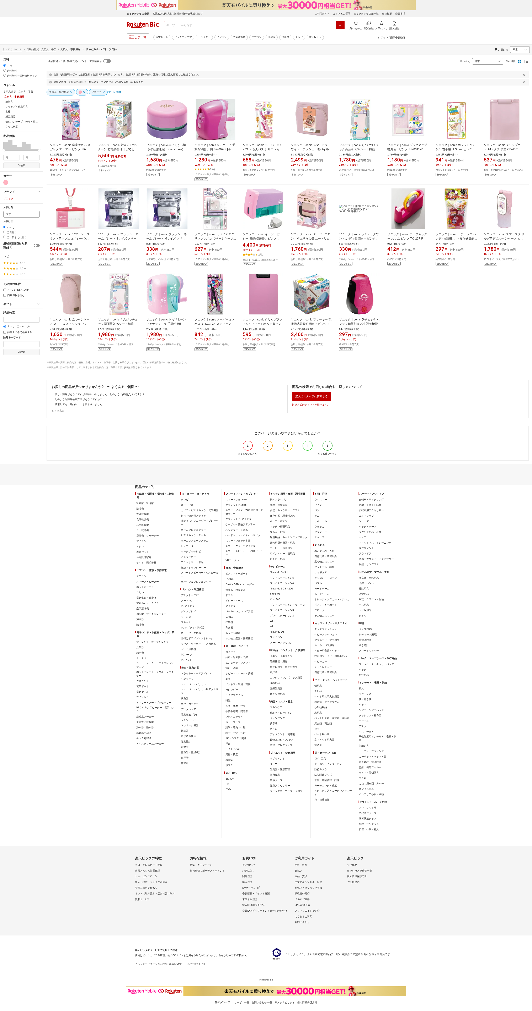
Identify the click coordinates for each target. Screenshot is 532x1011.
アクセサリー (232, 606)
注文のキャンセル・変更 (308, 882)
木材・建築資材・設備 (326, 780)
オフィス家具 (366, 788)
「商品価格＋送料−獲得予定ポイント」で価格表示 (74, 61)
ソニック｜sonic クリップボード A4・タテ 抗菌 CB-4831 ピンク (503, 149)
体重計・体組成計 (191, 752)
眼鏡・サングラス (369, 564)
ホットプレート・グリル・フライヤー (155, 673)
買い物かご (248, 864)
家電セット (162, 37)
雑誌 (227, 700)
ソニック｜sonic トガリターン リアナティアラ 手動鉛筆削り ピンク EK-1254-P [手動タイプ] (166, 324)
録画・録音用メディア (193, 515)
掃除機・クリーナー (147, 535)
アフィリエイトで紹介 (307, 910)
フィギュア (320, 572)
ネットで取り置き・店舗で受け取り (155, 893)
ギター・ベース (234, 600)
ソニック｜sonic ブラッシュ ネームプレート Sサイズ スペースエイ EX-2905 (118, 238)
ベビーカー (320, 661)
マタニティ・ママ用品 (326, 639)
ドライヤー (204, 37)
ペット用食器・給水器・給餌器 (331, 718)
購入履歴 (247, 882)
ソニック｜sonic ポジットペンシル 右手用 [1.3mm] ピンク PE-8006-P (455, 149)
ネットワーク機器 (191, 633)
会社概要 (387, 13)
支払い (298, 870)
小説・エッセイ (234, 716)
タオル (362, 615)
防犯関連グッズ (367, 813)
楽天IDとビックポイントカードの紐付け (264, 910)
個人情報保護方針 (357, 876)
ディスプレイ (188, 611)
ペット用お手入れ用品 (326, 696)
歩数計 (184, 747)
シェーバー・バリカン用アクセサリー (199, 691)
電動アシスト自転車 (370, 505)
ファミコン (276, 637)
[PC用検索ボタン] (340, 25)
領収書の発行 (302, 893)
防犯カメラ (320, 769)
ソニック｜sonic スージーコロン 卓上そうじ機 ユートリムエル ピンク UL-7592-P (311, 238)
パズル (318, 583)
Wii (271, 626)
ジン (316, 510)
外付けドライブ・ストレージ (197, 638)
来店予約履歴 (249, 899)
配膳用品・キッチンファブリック (288, 537)
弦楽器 (229, 622)
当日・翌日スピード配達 (149, 864)
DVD (228, 789)
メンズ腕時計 (366, 629)
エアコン (257, 37)
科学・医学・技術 (235, 732)
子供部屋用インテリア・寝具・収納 (377, 738)
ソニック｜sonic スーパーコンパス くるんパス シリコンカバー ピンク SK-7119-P (262, 149)
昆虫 (316, 728)
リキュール (320, 521)
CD (227, 784)
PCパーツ (186, 654)
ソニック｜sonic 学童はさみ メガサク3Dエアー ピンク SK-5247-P (70, 149)
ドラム (229, 595)
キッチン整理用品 (280, 526)
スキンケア (276, 707)
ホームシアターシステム (194, 540)
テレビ (299, 37)
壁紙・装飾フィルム (370, 767)
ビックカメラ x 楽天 (138, 13)
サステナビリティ (285, 1002)
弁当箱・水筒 (277, 532)
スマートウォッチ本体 (237, 540)
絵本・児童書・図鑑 (236, 657)
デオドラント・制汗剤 (282, 734)
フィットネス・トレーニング (375, 542)
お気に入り (248, 870)
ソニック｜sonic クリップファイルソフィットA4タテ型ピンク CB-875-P (263, 324)
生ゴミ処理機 (143, 738)
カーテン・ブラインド (371, 751)
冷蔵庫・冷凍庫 (145, 503)
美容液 (273, 723)
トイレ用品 (365, 610)
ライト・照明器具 (146, 562)
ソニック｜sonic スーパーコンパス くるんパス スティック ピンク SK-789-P (215, 324)
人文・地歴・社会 (235, 705)
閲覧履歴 (247, 876)
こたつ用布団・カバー (371, 783)
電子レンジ (315, 37)
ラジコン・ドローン (325, 577)
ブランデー (320, 532)
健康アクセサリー (280, 785)
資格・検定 (231, 754)
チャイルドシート (324, 666)
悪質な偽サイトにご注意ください (188, 963)
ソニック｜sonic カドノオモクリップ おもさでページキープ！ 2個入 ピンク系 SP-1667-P (215, 238)
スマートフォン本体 (236, 499)
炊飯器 (140, 647)
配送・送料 (301, 864)
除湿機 (140, 624)
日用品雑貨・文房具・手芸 (41, 49)
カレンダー (231, 689)
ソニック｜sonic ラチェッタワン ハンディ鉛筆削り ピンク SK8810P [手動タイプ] (359, 238)
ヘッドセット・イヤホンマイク (242, 535)
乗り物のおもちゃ (324, 561)
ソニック (8, 198)
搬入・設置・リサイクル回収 (151, 882)
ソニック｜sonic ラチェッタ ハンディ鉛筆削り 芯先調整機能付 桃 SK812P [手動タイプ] (360, 324)
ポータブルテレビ (191, 551)
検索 (22, 165)
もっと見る (58, 410)
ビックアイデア (183, 37)
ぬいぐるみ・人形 (324, 550)
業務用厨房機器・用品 (282, 542)
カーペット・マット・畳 (372, 756)
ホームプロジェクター (193, 529)
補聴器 (184, 730)
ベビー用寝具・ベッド (326, 650)
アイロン (141, 541)
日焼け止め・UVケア (281, 739)
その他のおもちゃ (324, 615)
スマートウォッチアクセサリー (242, 546)
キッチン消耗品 (278, 521)
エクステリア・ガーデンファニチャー (333, 792)
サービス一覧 (241, 1002)
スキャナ (186, 622)
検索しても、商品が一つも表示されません (78, 404)
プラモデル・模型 (324, 567)
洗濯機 (285, 37)
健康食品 (275, 774)
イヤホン (222, 37)
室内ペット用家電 (324, 739)
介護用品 (275, 683)
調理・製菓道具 (278, 505)
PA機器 (229, 579)
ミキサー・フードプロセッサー (153, 702)
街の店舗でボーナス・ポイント (207, 870)
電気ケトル (142, 691)
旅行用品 (364, 675)
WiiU (272, 621)
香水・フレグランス (281, 745)
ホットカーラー (189, 703)
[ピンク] (5, 182)
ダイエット (276, 764)
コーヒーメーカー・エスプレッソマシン (155, 665)
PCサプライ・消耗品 (192, 627)
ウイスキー (320, 499)
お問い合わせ (302, 922)
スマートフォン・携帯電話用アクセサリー (244, 512)
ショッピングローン (146, 876)
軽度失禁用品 (277, 693)
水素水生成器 (143, 732)
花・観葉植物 (321, 799)
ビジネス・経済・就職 (237, 684)
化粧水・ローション (281, 712)
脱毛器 (184, 698)
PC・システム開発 (235, 738)
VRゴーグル (232, 560)
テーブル (364, 720)
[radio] (4, 65)
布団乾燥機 (142, 524)
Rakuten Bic (143, 25)
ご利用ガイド (322, 13)
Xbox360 (275, 599)
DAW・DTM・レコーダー (239, 584)
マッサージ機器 (189, 725)
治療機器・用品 (278, 661)
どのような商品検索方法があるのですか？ (78, 399)
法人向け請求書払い (253, 904)
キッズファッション (325, 629)
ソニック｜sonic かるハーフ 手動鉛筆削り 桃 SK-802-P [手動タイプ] (215, 149)
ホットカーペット (146, 587)
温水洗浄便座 (188, 736)
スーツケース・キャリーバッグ (376, 664)
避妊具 (273, 672)
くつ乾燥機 (142, 530)
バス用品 (364, 604)
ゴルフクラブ (366, 515)
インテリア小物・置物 (371, 794)
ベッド (362, 704)
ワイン (318, 505)
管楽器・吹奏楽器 (235, 589)
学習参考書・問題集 (236, 711)
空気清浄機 (239, 37)
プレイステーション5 (282, 577)
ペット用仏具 (321, 734)
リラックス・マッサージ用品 (286, 791)
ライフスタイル (234, 695)
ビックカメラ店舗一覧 (366, 13)
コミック (230, 651)
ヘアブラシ (187, 678)
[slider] (3, 150)
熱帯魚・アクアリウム (326, 701)
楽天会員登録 (397, 37)
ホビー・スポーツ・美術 (239, 673)
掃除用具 (364, 588)
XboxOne (275, 594)
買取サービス (142, 899)
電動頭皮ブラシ (189, 714)
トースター (142, 658)
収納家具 (364, 745)
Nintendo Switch (279, 572)
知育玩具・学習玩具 (325, 556)
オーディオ (187, 505)
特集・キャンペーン (201, 864)
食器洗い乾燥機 (145, 722)
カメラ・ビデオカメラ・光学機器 (199, 510)
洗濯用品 (364, 594)
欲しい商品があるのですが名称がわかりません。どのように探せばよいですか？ (100, 394)
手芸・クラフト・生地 (371, 599)
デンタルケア (188, 709)
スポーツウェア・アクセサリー (376, 558)
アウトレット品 (367, 807)
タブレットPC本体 (235, 505)
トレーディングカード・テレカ (331, 599)
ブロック (319, 610)
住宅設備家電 (143, 557)
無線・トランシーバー (193, 567)
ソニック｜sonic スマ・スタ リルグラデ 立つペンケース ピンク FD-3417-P (504, 238)
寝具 (361, 688)
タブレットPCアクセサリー (240, 519)
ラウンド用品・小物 (370, 532)
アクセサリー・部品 (192, 562)
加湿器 (140, 619)
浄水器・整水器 (145, 727)
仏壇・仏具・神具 (369, 829)
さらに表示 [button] (11, 126)
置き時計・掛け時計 (370, 761)
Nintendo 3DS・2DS (281, 588)
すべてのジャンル (12, 49)
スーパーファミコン (281, 642)
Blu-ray (229, 778)
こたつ (140, 592)
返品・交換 (301, 876)
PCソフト (186, 660)
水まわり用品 (277, 558)
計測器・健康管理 (280, 769)
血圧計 (184, 757)
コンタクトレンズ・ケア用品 (286, 677)
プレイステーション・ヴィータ (287, 604)
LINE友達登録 (302, 904)
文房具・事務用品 (369, 577)
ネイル (273, 728)
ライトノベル (232, 749)
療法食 (318, 745)
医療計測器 (276, 688)
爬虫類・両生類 (323, 723)
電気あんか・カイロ (147, 603)
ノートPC (186, 600)
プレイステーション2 (282, 615)
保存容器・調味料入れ (282, 515)
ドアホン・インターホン (328, 764)
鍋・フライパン (278, 499)
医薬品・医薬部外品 (281, 656)
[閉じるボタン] (524, 74)
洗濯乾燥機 (142, 514)
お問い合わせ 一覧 (262, 1002)
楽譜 (227, 678)
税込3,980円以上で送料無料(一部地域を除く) (178, 13)
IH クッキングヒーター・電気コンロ (155, 709)
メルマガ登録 (302, 899)
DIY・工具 (320, 758)
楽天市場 (400, 13)
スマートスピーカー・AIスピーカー (199, 574)
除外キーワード (12, 337)
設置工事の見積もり (146, 887)
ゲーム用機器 (188, 649)
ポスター (230, 765)
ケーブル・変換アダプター (240, 524)
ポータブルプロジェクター (196, 581)
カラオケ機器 (232, 633)
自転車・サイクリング (371, 499)
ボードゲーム (321, 594)
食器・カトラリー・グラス (285, 510)
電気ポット (142, 686)
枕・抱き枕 (365, 699)
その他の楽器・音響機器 (239, 638)
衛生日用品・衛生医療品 (283, 666)
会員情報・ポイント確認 (256, 893)
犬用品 (318, 691)
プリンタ (186, 616)
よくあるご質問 (341, 13)
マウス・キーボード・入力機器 (198, 643)
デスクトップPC (190, 595)
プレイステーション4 (282, 583)
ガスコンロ (142, 681)
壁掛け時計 (365, 639)
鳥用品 (318, 712)
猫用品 (318, 685)
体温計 (184, 763)
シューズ (364, 521)
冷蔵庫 (271, 37)
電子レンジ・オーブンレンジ (152, 642)
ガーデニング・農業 (325, 785)
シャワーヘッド (189, 720)
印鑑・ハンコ (366, 583)
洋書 (227, 743)
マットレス (365, 693)
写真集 (229, 759)
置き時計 (364, 645)
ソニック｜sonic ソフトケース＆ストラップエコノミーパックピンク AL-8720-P (70, 238)
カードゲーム (321, 588)
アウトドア (365, 553)
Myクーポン (249, 887)
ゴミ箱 (362, 778)
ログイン (383, 37)
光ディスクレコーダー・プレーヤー (199, 522)
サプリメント (277, 758)
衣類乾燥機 (142, 519)
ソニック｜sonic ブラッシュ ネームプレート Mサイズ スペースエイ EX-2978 (166, 238)
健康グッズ (276, 780)
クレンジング (277, 718)
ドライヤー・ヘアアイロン (196, 673)
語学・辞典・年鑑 (235, 727)
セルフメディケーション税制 (151, 963)
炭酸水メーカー (145, 716)
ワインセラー (143, 697)
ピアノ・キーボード (236, 573)
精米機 (140, 652)
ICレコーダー (188, 546)
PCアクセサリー (190, 606)
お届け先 (8, 207)
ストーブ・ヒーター (147, 581)
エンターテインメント (237, 662)
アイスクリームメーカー (150, 743)
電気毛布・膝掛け (146, 597)
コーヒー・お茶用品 (281, 548)
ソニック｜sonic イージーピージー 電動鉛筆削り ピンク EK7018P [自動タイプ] (262, 238)
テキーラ (319, 537)
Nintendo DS (277, 631)
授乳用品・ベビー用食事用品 (330, 656)
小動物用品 (320, 707)
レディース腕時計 (369, 634)
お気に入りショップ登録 (308, 887)
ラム (316, 515)
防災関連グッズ (323, 774)
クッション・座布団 (370, 715)
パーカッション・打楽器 (239, 611)
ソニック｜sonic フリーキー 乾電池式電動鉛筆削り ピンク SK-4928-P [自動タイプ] (311, 324)
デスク (362, 726)
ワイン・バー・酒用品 (282, 553)
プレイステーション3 (282, 610)
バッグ (362, 669)
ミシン (140, 546)
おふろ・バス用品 (324, 645)
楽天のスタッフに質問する (311, 396)
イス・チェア (366, 731)
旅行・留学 (231, 668)
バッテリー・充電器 (236, 529)
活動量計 (186, 741)
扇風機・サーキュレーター (151, 613)
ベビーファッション (325, 634)
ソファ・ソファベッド (371, 710)
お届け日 (8, 221)
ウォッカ (319, 526)
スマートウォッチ (369, 650)
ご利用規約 (353, 882)
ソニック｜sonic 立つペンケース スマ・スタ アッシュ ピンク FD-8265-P (70, 324)
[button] (5, 145)
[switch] (37, 245)
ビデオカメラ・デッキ (193, 535)
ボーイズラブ (232, 722)
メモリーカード (189, 556)
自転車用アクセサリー (371, 510)
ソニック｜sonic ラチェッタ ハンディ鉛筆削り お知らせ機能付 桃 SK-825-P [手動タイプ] (456, 238)
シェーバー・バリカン (193, 684)
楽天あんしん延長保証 (147, 870)
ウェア (362, 537)
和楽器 (229, 627)
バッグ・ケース (367, 526)
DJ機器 (229, 616)
